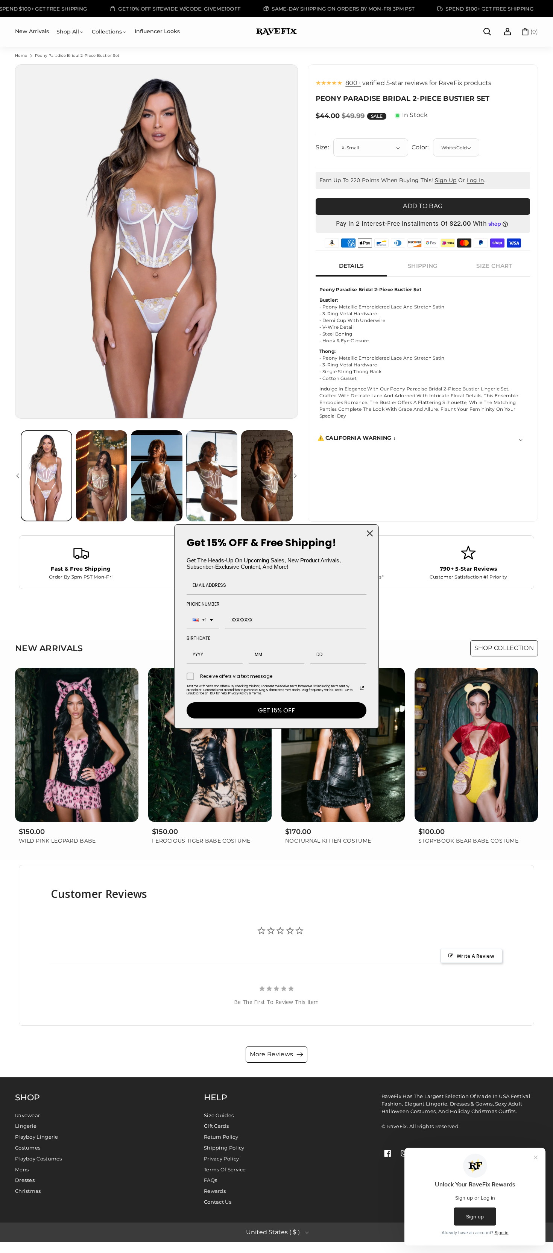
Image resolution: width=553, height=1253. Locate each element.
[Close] (370, 533)
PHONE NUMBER (203, 604)
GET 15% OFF (276, 710)
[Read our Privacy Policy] (361, 688)
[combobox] (203, 620)
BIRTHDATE (198, 638)
